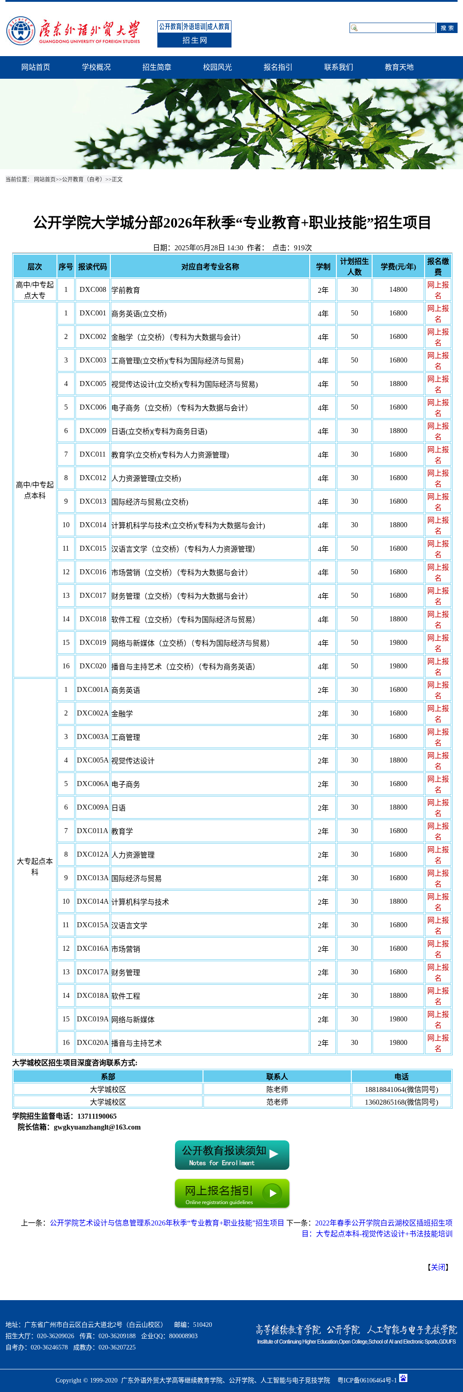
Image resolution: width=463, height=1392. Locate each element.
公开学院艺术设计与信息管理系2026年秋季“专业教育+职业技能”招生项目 (167, 1223)
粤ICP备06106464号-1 (367, 1380)
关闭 (438, 1267)
